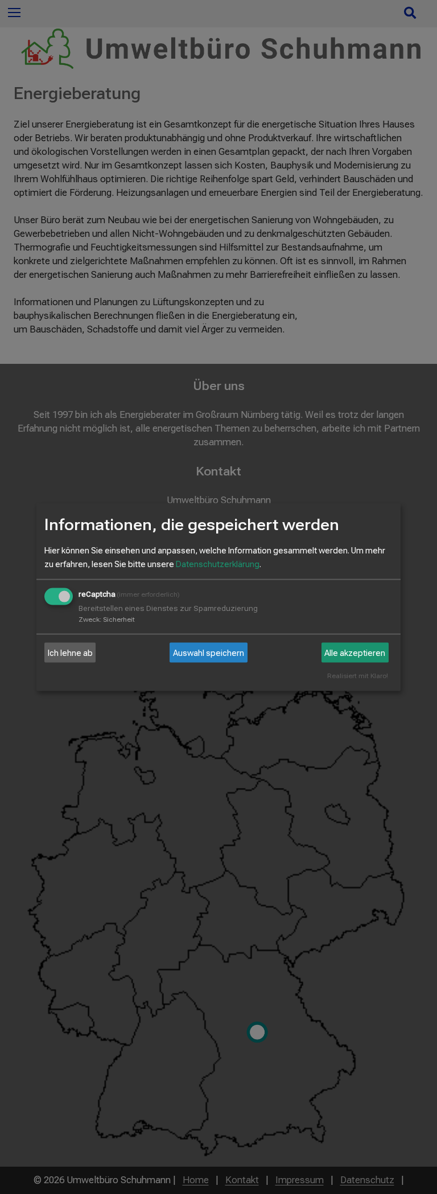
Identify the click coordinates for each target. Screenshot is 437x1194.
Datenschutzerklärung (217, 564)
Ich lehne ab (70, 652)
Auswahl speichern (208, 652)
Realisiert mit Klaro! (357, 676)
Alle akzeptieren (354, 652)
